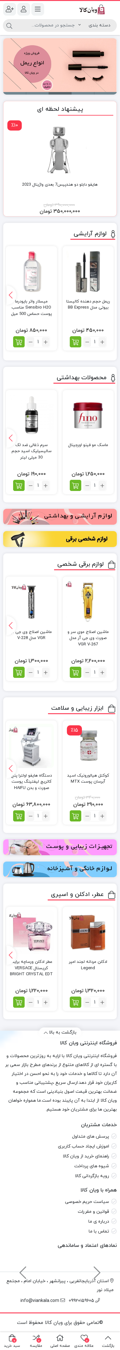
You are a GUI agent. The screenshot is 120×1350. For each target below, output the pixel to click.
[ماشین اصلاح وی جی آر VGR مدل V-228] (31, 602)
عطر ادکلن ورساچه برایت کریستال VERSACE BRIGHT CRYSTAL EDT (31, 968)
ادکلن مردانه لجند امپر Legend (88, 965)
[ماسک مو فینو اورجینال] (88, 415)
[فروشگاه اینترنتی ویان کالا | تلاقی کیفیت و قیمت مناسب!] (90, 9)
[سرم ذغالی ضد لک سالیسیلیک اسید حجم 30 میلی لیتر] (31, 415)
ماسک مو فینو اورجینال (88, 445)
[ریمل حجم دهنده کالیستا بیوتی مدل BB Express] (88, 271)
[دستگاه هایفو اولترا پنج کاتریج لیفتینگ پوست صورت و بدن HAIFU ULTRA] (31, 746)
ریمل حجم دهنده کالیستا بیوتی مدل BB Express (88, 305)
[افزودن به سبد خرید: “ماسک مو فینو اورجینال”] (75, 485)
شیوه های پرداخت (91, 1166)
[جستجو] (9, 25)
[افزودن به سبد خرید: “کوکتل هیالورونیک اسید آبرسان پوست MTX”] (75, 815)
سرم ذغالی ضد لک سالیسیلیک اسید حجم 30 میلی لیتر (32, 451)
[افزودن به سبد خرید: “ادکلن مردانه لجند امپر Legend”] (75, 1002)
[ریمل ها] (59, 66)
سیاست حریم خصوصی (87, 1202)
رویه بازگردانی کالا (92, 1176)
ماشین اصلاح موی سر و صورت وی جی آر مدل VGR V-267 (88, 638)
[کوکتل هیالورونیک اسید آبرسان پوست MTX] (88, 746)
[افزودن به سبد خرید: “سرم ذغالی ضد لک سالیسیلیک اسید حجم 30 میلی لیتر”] (19, 485)
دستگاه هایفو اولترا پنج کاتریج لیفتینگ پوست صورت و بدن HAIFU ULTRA (31, 785)
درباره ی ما (98, 1222)
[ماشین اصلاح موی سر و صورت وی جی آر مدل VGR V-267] (88, 602)
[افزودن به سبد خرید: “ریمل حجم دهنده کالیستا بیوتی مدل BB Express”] (75, 341)
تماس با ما (99, 1231)
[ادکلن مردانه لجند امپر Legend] (88, 932)
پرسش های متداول (90, 1136)
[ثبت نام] (9, 9)
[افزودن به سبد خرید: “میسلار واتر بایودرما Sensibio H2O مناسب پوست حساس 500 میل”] (19, 341)
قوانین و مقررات (93, 1212)
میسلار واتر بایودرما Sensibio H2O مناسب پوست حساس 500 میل (31, 308)
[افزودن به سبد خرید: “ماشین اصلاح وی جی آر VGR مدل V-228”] (19, 672)
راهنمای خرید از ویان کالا (86, 1156)
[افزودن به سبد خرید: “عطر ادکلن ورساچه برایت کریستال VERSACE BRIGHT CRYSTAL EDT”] (19, 1002)
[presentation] (11, 295)
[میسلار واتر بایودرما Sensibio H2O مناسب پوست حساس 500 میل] (31, 271)
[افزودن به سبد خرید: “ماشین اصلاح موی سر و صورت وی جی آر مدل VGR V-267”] (75, 672)
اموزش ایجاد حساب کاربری (83, 1146)
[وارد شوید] (23, 9)
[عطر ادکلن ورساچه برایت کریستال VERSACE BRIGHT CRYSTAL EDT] (31, 932)
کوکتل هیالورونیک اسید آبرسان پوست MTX (88, 779)
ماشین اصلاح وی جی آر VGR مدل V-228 (31, 635)
